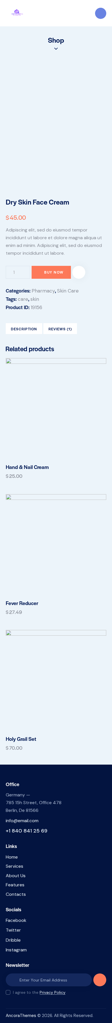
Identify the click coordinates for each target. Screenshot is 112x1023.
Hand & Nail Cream (27, 467)
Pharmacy (43, 291)
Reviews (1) (60, 328)
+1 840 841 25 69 (26, 830)
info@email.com (22, 821)
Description (24, 328)
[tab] (24, 328)
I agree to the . (39, 992)
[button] (78, 272)
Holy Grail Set (21, 738)
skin (34, 299)
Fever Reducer (22, 603)
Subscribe (100, 982)
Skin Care (68, 291)
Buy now (54, 272)
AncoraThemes (21, 1015)
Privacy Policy (52, 992)
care (23, 299)
